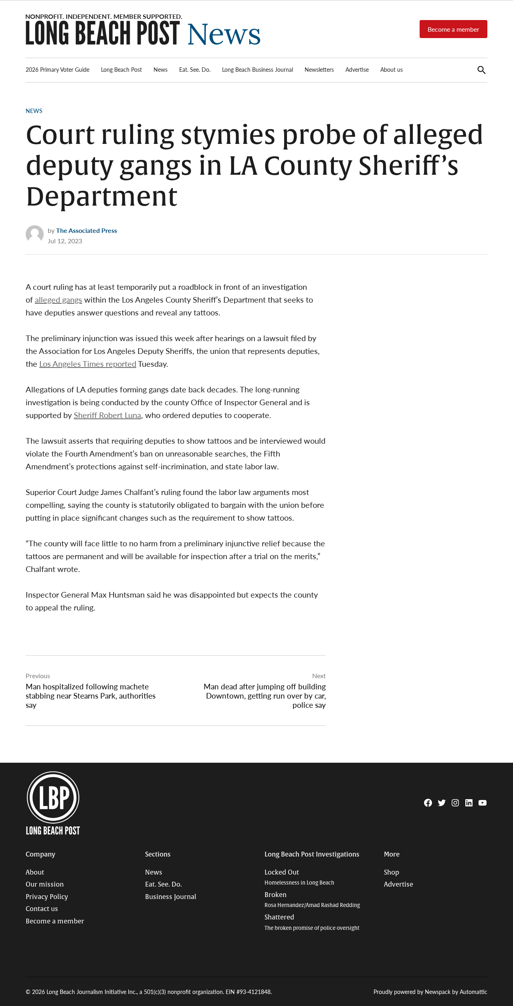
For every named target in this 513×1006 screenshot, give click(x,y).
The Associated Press (86, 230)
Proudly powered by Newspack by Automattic (430, 992)
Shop (391, 873)
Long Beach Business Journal (257, 69)
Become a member (453, 29)
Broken (312, 900)
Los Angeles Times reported (87, 363)
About (35, 873)
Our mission (45, 885)
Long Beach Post (121, 69)
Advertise (357, 69)
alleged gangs (58, 299)
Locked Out (299, 878)
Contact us (42, 909)
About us (391, 69)
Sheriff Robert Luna (107, 414)
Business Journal (170, 897)
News (160, 69)
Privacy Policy (47, 897)
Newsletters (319, 69)
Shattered (312, 922)
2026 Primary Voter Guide (57, 69)
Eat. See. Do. (194, 69)
